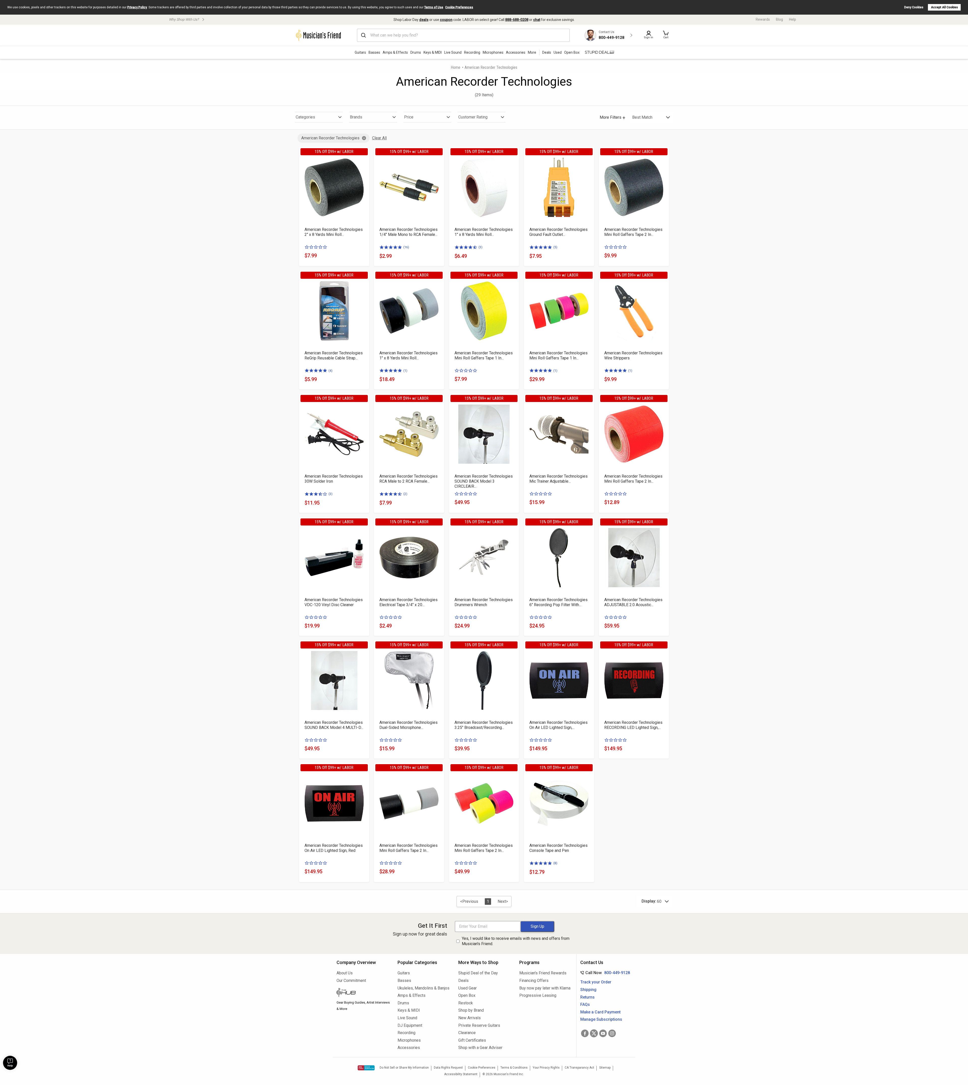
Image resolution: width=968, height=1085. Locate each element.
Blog (779, 19)
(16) (406, 247)
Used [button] (558, 52)
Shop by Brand (471, 1010)
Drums (415, 52)
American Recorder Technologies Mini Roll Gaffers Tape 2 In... (633, 232)
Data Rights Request (448, 1067)
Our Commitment (351, 980)
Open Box (466, 995)
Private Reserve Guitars (479, 1025)
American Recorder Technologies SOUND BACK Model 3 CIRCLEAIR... (484, 481)
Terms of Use (433, 7)
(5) (555, 247)
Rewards (763, 19)
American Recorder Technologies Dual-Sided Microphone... (408, 725)
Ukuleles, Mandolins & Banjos (423, 988)
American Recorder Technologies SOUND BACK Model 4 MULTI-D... (334, 725)
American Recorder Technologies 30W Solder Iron (334, 479)
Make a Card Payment (600, 1012)
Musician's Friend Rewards (542, 973)
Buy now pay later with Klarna (544, 988)
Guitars (360, 52)
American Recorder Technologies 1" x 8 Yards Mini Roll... (484, 232)
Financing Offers (534, 980)
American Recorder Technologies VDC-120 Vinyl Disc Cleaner (334, 602)
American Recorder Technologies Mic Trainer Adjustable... (558, 479)
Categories (305, 117)
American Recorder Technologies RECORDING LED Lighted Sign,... (633, 725)
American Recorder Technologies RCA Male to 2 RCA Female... (408, 479)
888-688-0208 (516, 20)
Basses (374, 52)
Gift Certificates (472, 1040)
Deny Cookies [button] (913, 7)
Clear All (379, 138)
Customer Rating (473, 117)
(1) (405, 371)
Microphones (493, 52)
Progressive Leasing (537, 995)
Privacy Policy (137, 7)
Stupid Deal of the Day (478, 973)
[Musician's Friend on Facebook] (584, 1033)
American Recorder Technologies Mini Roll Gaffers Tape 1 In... (484, 355)
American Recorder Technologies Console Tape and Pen (558, 848)
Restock (465, 1003)
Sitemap (605, 1067)
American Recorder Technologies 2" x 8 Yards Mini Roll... (334, 232)
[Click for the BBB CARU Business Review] (366, 1067)
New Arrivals (469, 1017)
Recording (472, 52)
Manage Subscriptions (601, 1019)
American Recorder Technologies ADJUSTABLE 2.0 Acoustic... (633, 602)
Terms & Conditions (514, 1067)
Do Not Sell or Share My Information (404, 1067)
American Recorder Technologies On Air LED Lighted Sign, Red (334, 848)
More (532, 52)
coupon (446, 20)
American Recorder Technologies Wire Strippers (633, 355)
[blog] (363, 993)
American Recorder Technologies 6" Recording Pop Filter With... (558, 602)
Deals (463, 980)
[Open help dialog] (10, 1063)
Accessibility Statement (460, 1074)
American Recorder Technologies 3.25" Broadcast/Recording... (484, 725)
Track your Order (595, 982)
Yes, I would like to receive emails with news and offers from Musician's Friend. (515, 941)
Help (792, 19)
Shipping (588, 989)
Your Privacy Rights (546, 1067)
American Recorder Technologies (330, 138)
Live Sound (453, 52)
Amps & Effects (395, 52)
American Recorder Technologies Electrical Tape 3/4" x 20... (408, 602)
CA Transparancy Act (579, 1067)
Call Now (604, 972)
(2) (405, 494)
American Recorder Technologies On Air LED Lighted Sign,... (558, 725)
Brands (356, 117)
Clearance (467, 1032)
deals (424, 20)
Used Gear (467, 988)
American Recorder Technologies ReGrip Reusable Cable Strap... (334, 355)
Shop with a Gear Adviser (480, 1047)
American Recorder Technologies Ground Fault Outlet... (558, 232)
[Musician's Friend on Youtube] (603, 1033)
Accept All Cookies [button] (944, 7)
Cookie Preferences (459, 7)
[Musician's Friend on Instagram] (612, 1033)
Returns (587, 997)
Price (408, 117)
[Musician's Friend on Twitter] (593, 1033)
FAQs (585, 1004)
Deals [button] (546, 52)
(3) (480, 247)
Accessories (515, 52)
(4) (330, 371)
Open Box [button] (572, 52)
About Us (345, 973)
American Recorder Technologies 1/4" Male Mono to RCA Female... (408, 232)
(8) (555, 863)
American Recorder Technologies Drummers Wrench (484, 602)
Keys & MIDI (433, 52)
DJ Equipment (410, 1025)
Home (455, 67)
